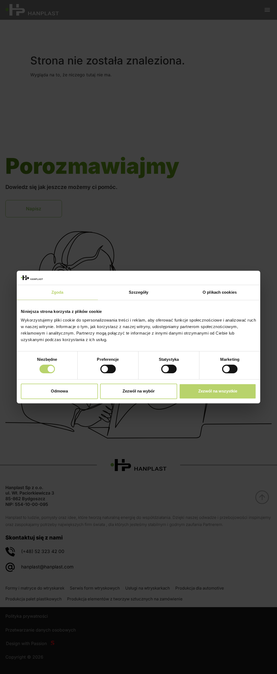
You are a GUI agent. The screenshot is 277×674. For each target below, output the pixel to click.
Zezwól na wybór (139, 391)
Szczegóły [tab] (139, 292)
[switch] (108, 369)
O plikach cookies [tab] (220, 292)
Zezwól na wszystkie (217, 391)
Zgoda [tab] (57, 292)
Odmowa (59, 391)
